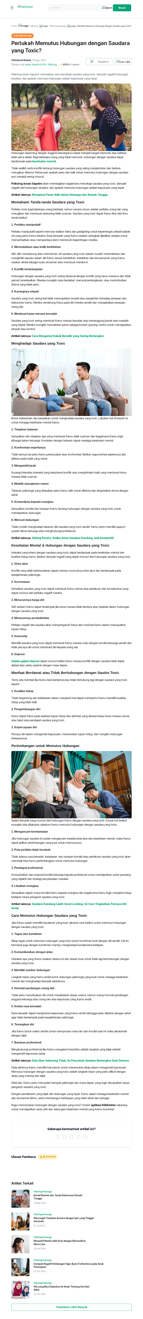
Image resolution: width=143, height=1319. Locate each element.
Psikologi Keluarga (57, 26)
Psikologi (34, 26)
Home (14, 26)
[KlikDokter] (32, 8)
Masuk (122, 7)
